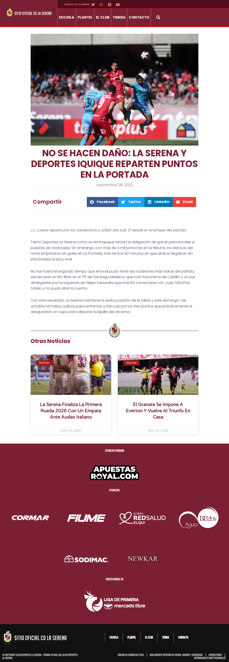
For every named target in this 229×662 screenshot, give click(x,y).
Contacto (139, 17)
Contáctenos (215, 655)
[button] (158, 17)
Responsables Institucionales (210, 658)
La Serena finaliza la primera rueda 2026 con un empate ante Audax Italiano (71, 411)
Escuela (66, 17)
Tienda (119, 17)
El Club (102, 17)
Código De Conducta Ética (131, 655)
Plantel (85, 17)
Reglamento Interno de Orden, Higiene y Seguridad (176, 655)
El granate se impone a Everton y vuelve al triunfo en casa (158, 411)
